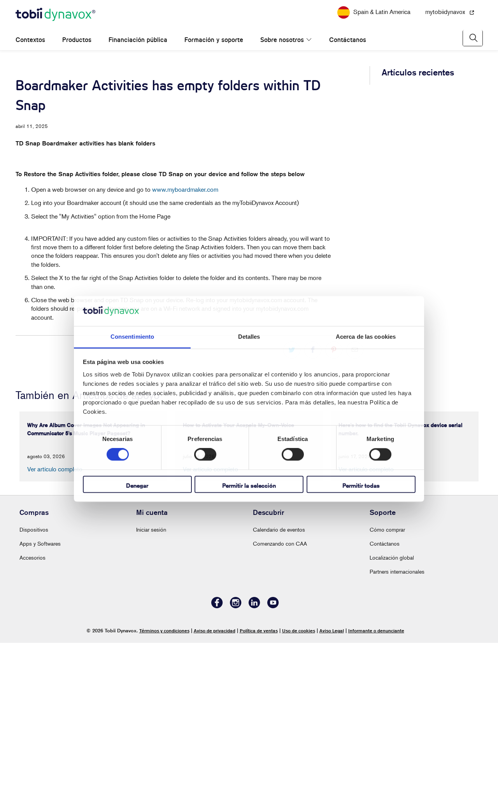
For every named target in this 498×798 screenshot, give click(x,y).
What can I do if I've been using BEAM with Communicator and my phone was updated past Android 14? (420, 279)
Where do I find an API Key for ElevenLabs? (417, 504)
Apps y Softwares (40, 699)
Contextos (30, 51)
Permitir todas (361, 485)
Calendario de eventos (279, 685)
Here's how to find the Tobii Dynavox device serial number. (418, 197)
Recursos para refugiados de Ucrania (249, 5)
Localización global (392, 713)
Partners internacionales (397, 727)
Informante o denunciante (376, 786)
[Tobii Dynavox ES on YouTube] (273, 761)
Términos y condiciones (164, 786)
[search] (472, 50)
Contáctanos (339, 51)
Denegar (137, 485)
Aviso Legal (331, 786)
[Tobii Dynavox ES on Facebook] (217, 761)
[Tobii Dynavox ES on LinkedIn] (254, 761)
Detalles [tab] (249, 336)
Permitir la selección (249, 485)
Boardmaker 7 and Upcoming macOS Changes (420, 234)
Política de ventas (259, 786)
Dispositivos (33, 685)
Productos (76, 51)
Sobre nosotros (282, 51)
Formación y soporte (213, 51)
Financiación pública (138, 51)
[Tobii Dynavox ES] (55, 26)
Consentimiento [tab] (132, 336)
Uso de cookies (298, 786)
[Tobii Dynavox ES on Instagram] (235, 761)
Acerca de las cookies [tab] (366, 336)
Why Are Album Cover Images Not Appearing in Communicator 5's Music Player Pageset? (414, 118)
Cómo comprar (387, 685)
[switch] (205, 454)
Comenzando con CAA (280, 699)
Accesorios (32, 713)
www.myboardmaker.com (185, 201)
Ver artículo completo (54, 624)
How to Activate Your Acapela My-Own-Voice (420, 159)
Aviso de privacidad (214, 786)
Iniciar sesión (151, 685)
